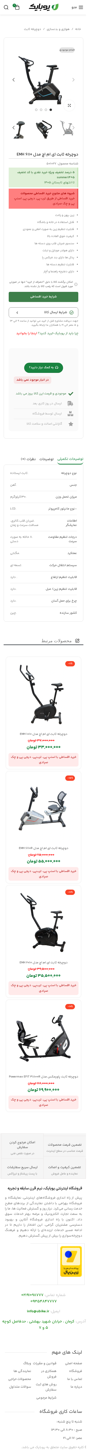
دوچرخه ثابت (32, 29)
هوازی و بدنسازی (58, 29)
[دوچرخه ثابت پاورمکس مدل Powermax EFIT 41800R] (43, 1037)
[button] (73, 80)
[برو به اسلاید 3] (41, 110)
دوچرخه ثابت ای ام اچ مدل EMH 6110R (43, 848)
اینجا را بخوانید (26, 333)
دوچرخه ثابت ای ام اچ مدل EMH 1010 (43, 734)
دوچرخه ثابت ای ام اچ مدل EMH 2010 (44, 962)
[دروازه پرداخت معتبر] (71, 1261)
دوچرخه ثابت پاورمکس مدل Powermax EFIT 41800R (43, 1076)
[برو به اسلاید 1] (51, 110)
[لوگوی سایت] (43, 7)
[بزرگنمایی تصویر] (69, 105)
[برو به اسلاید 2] (46, 110)
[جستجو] (6, 7)
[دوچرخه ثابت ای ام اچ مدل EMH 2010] (43, 923)
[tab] (70, 459)
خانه (78, 29)
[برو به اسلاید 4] (36, 110)
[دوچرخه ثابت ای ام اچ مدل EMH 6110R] (43, 809)
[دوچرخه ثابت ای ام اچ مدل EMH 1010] (43, 694)
